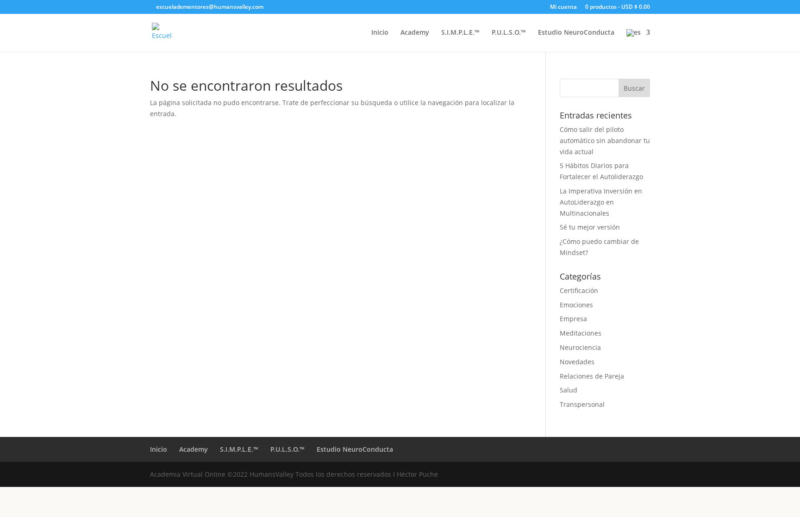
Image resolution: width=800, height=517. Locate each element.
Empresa (573, 318)
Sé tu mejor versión (590, 227)
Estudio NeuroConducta (576, 33)
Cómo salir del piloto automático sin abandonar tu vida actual (605, 140)
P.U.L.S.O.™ (509, 33)
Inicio (379, 33)
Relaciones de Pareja (592, 376)
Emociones (576, 304)
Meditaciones (580, 333)
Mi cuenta (563, 7)
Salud (568, 390)
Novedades (577, 361)
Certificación (579, 290)
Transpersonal (582, 404)
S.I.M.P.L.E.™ (460, 33)
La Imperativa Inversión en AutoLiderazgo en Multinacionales (601, 202)
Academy (414, 33)
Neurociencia (580, 347)
